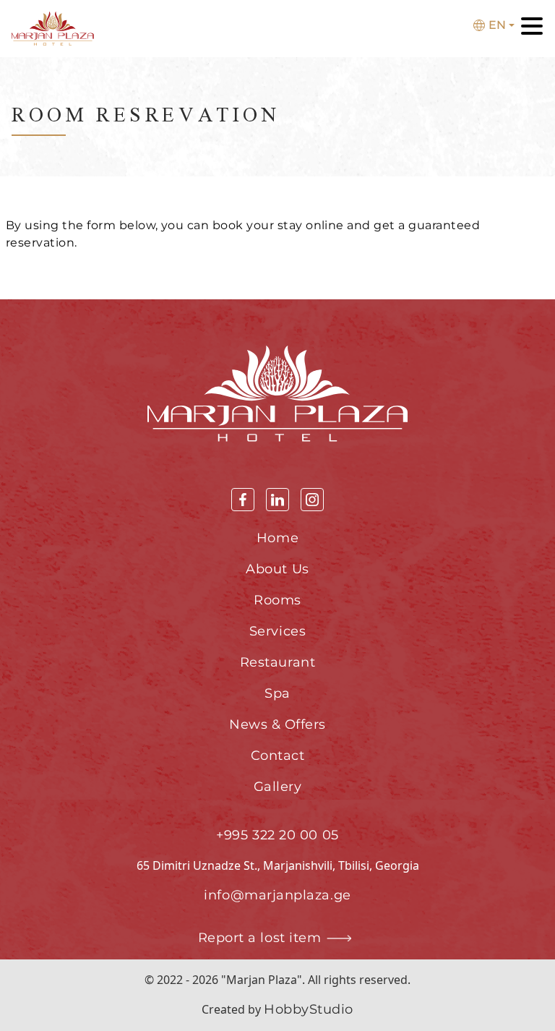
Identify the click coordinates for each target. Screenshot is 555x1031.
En (497, 25)
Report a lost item (260, 938)
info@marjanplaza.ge (277, 895)
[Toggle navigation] (531, 29)
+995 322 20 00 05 (277, 835)
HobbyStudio (308, 1009)
